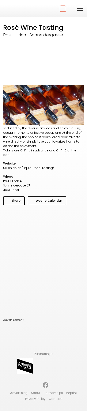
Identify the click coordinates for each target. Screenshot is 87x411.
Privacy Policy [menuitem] (35, 398)
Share (15, 201)
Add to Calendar (48, 201)
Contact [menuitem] (55, 398)
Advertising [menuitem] (18, 393)
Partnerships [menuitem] (53, 393)
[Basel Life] (19, 8)
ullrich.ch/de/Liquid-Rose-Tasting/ (28, 168)
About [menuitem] (35, 393)
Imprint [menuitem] (71, 393)
